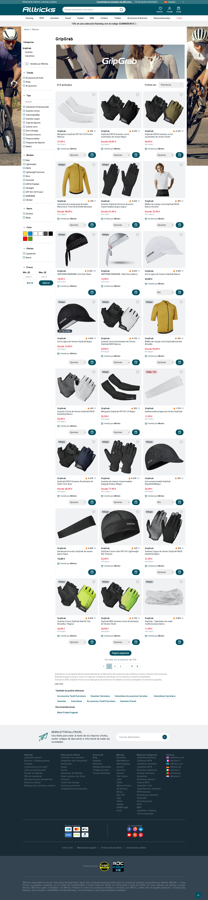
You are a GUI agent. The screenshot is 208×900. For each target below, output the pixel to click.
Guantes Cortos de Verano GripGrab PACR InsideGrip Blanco (76, 412)
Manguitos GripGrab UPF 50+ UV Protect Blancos (75, 135)
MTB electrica (144, 792)
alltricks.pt (175, 773)
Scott (119, 810)
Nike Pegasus (123, 764)
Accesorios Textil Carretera (71, 696)
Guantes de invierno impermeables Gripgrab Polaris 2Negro (116, 482)
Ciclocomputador (145, 813)
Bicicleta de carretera (147, 795)
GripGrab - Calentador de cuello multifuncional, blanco (158, 622)
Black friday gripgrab (67, 712)
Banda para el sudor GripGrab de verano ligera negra (75, 552)
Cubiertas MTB (144, 760)
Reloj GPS (142, 798)
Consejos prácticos (70, 785)
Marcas (35, 29)
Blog (95, 757)
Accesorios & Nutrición (137, 18)
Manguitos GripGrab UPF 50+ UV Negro (118, 411)
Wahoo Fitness (124, 785)
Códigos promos (101, 770)
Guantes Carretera (100, 696)
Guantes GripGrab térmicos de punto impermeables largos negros (117, 205)
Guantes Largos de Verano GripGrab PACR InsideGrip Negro (163, 552)
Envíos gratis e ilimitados (127, 2)
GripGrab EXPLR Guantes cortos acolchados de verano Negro (115, 135)
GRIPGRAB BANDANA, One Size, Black (74, 274)
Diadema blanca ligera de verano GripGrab (163, 411)
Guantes (29, 52)
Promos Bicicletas (101, 773)
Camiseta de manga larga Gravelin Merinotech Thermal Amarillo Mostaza (74, 205)
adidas (120, 804)
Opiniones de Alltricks (71, 773)
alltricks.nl (175, 776)
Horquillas (142, 776)
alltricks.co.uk (177, 757)
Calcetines (29, 56)
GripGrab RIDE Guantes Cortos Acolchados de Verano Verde (120, 622)
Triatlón (117, 18)
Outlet (179, 18)
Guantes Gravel (128, 701)
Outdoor (104, 18)
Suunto (120, 767)
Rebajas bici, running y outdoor (39, 785)
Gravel (68, 18)
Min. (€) (26, 272)
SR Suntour (122, 788)
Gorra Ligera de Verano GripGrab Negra (74, 341)
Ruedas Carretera (145, 773)
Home (26, 29)
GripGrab (27, 48)
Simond (120, 773)
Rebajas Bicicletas (102, 767)
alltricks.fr (175, 760)
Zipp (119, 798)
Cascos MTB (143, 782)
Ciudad (80, 18)
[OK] (164, 737)
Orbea (120, 801)
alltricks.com (176, 764)
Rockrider (121, 757)
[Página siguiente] (137, 666)
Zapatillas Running (146, 757)
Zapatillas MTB (144, 767)
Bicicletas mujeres (146, 779)
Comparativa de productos (74, 788)
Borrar (30, 283)
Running (29, 18)
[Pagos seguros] (76, 832)
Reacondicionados (162, 18)
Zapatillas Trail (144, 785)
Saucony (121, 770)
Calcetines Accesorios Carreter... (132, 696)
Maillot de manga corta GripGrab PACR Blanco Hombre (162, 205)
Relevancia (166, 85)
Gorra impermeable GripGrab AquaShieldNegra (158, 482)
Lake (119, 779)
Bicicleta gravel (144, 801)
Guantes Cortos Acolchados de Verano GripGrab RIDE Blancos (118, 342)
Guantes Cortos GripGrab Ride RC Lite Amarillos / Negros (73, 622)
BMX (92, 18)
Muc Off (121, 795)
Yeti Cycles (122, 776)
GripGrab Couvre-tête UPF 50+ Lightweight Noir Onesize (120, 552)
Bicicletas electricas (147, 770)
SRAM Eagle (122, 807)
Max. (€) (42, 272)
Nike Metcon (123, 760)
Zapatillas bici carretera (149, 788)
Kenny (120, 792)
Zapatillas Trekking (146, 810)
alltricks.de (175, 767)
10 (132, 666)
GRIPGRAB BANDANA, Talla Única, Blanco (119, 274)
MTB (42, 18)
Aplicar (46, 283)
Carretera (54, 18)
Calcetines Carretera (164, 696)
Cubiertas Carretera (146, 764)
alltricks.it (175, 770)
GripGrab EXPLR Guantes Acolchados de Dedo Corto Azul (75, 482)
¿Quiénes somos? (33, 757)
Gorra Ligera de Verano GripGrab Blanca (162, 274)
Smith (119, 782)
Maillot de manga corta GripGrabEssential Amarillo (163, 342)
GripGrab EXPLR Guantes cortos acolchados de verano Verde (159, 135)
